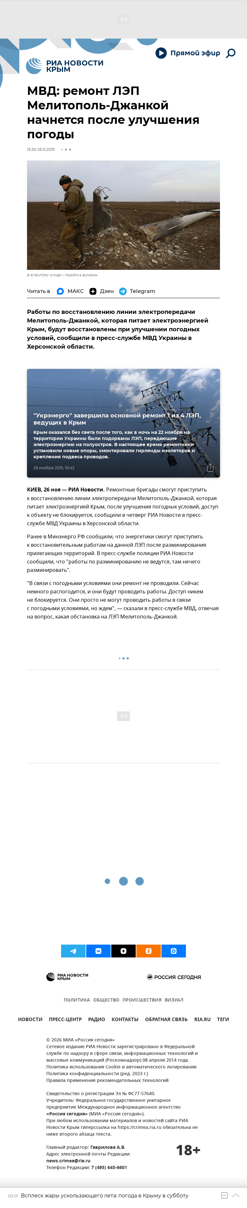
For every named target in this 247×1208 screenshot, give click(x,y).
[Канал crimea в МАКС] (173, 951)
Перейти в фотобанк (81, 275)
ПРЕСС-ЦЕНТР (65, 1020)
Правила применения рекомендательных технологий (107, 1080)
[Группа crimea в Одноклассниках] (148, 951)
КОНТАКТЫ (125, 1020)
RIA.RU (202, 1020)
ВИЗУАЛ (174, 1000)
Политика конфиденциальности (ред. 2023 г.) (97, 1074)
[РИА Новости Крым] (64, 66)
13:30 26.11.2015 (41, 149)
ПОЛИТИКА (77, 1000)
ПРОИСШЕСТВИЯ (142, 1000)
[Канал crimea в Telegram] (73, 951)
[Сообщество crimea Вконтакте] (98, 951)
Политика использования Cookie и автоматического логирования (121, 1067)
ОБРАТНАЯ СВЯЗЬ (166, 1020)
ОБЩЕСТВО (106, 1000)
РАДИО (96, 1020)
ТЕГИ (223, 1020)
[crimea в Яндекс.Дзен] (123, 951)
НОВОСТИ (30, 1020)
